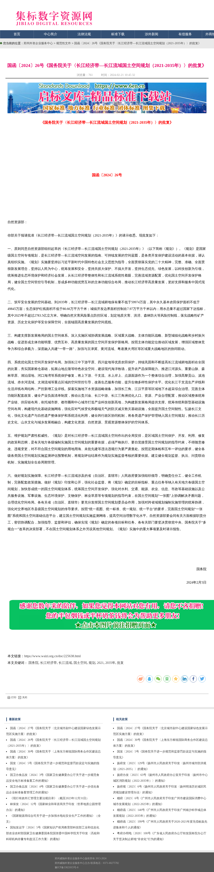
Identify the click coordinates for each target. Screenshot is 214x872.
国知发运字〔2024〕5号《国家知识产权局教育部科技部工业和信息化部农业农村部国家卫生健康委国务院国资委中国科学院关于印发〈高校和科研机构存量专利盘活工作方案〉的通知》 (53, 833)
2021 (100, 662)
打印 (13, 697)
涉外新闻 (151, 34)
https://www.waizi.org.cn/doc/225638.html (52, 656)
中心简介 (50, 34)
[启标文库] (107, 112)
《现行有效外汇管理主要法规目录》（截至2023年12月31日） (49, 798)
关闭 (24, 697)
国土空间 (80, 662)
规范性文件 (64, 43)
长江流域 (65, 662)
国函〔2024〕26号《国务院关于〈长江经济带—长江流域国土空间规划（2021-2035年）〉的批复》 (137, 43)
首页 (17, 34)
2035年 (110, 662)
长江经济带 (48, 662)
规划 (92, 662)
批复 (120, 662)
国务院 (33, 662)
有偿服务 (185, 34)
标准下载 (118, 34)
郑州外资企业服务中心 (38, 43)
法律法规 (84, 34)
